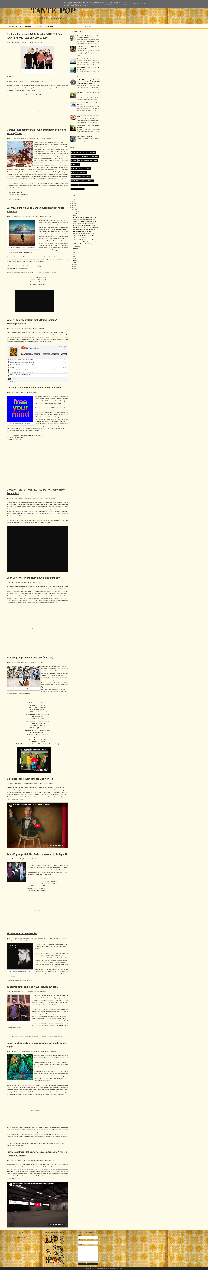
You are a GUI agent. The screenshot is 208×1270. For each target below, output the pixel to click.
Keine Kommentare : (37, 42)
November (75, 213)
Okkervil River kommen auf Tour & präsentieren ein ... (84, 219)
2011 (73, 266)
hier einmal (20, 600)
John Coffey (17, 582)
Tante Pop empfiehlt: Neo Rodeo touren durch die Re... (85, 235)
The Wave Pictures (18, 991)
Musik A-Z (28, 26)
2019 (73, 199)
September (75, 246)
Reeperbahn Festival (31, 1051)
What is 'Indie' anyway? (77, 189)
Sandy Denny (23, 940)
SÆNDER (24, 42)
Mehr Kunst (50, 26)
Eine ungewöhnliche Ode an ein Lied (88, 160)
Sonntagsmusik (28, 328)
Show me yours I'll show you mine (80, 176)
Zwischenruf (35, 138)
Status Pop (74, 185)
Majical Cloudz (16, 940)
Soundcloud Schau (87, 180)
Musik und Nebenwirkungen (78, 172)
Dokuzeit (26, 498)
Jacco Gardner (22, 1051)
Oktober (75, 215)
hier (55, 602)
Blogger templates (108, 1268)
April (74, 256)
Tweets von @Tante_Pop (19, 1237)
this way (30, 980)
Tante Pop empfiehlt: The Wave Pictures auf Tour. (32, 986)
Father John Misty (27, 216)
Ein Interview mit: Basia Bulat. (22, 933)
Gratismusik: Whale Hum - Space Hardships (88, 58)
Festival (16, 1051)
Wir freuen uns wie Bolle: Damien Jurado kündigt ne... (85, 221)
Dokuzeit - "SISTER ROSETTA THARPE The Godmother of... (85, 227)
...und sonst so (17, 42)
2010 (73, 268)
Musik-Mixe (19, 26)
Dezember (75, 211)
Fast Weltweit (75, 164)
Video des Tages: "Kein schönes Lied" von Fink (30, 778)
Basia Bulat (17, 938)
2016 (73, 203)
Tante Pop (53, 10)
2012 (73, 264)
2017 (73, 201)
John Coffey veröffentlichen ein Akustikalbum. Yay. (33, 577)
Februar (74, 260)
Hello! (11, 26)
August (74, 248)
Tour (28, 42)
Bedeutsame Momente (89, 152)
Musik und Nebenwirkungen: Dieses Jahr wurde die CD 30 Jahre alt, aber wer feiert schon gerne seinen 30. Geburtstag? (88, 81)
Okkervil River (24, 138)
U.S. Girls (30, 940)
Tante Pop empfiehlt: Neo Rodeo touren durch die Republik (37, 854)
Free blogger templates (118, 1268)
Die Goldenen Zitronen (29, 1160)
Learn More (135, 4)
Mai (74, 254)
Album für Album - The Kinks (84, 136)
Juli (74, 250)
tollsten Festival (11, 591)
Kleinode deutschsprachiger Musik (81, 168)
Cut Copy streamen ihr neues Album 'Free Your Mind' (34, 387)
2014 (73, 207)
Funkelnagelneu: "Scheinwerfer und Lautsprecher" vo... (85, 243)
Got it (143, 4)
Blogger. (102, 1268)
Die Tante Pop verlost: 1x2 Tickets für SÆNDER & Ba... (85, 217)
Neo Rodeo (16, 859)
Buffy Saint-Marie (33, 938)
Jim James (62, 938)
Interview (55, 938)
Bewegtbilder (17, 138)
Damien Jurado (18, 216)
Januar (74, 262)
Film (30, 498)
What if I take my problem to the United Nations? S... (84, 223)
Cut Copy (16, 392)
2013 (73, 209)
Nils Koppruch (30, 783)
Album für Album (76, 152)
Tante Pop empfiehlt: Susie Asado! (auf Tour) (30, 657)
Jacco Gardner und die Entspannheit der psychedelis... (85, 241)
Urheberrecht (83, 185)
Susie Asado (17, 662)
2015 (73, 205)
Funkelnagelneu (40, 1160)
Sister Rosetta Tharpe (37, 498)
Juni (74, 252)
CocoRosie (41, 938)
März (74, 258)
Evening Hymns (48, 938)
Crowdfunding (94, 156)
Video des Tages (38, 783)
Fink (25, 783)
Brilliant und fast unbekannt (79, 156)
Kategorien (39, 26)
